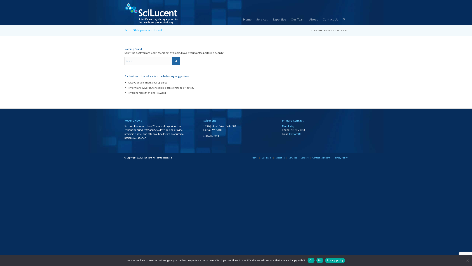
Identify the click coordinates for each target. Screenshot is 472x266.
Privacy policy (335, 260)
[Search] (344, 19)
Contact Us (295, 134)
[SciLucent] (151, 12)
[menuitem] (247, 19)
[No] (467, 260)
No (320, 260)
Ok (311, 260)
